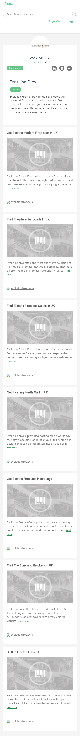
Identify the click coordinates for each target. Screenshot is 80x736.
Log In (72, 21)
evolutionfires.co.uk (22, 202)
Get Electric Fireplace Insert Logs (29, 479)
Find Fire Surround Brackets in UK (30, 565)
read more (16, 188)
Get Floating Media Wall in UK (27, 392)
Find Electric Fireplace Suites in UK (31, 306)
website (38, 62)
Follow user (15, 67)
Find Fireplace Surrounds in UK (28, 219)
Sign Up (54, 21)
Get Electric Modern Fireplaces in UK (32, 133)
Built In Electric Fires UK (23, 652)
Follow (15, 89)
